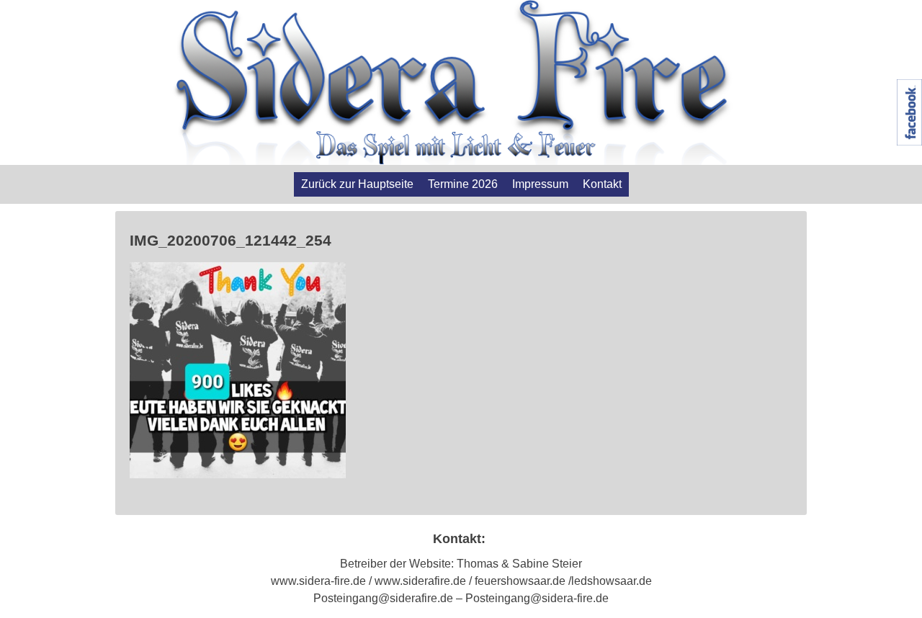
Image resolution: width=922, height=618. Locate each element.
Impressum (540, 184)
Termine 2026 (463, 184)
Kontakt (602, 184)
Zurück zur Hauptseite (357, 184)
